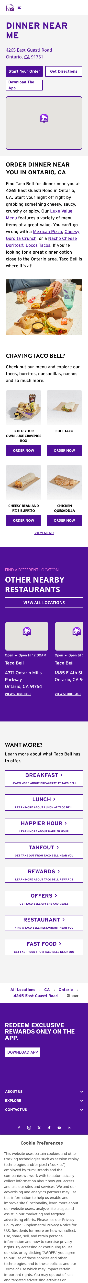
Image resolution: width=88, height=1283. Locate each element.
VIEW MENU (44, 533)
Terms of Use (15, 1268)
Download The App (21, 85)
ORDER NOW (23, 450)
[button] (44, 1091)
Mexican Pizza (47, 232)
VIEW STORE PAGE (18, 694)
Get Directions (63, 71)
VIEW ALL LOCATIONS (44, 602)
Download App (22, 1052)
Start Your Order (24, 71)
